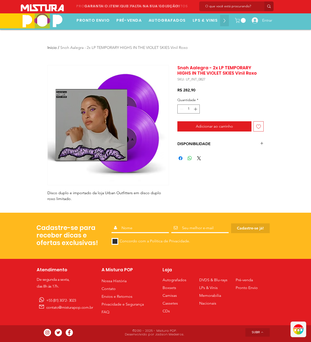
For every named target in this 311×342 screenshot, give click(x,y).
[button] (241, 20)
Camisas (170, 295)
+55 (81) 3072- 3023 (61, 300)
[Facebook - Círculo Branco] (69, 332)
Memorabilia (210, 295)
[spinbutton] (188, 109)
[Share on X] (199, 158)
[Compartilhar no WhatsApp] (190, 158)
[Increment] (196, 109)
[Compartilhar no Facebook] (180, 158)
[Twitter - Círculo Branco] (58, 332)
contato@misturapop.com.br (69, 307)
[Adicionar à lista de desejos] (258, 126)
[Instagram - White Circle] (47, 332)
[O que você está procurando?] (269, 6)
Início (52, 47)
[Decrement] (181, 109)
